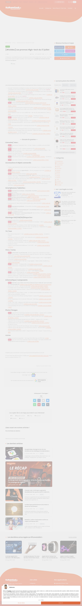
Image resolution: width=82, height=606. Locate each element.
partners (9, 590)
